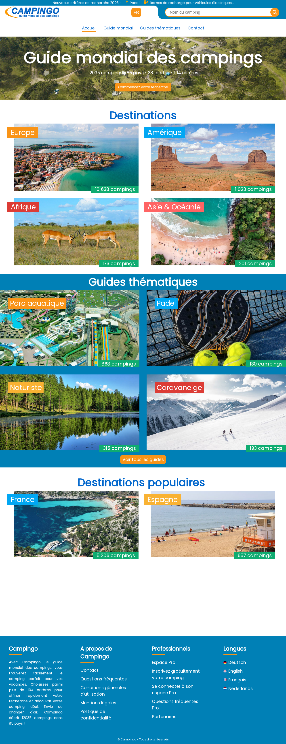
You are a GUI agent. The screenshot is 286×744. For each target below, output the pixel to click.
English (235, 671)
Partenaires (164, 717)
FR (136, 12)
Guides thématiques (160, 28)
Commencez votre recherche (143, 87)
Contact (196, 28)
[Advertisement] (141, 595)
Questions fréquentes (103, 679)
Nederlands (240, 689)
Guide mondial (118, 28)
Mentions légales (98, 703)
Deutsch (237, 662)
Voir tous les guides (143, 460)
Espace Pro (163, 662)
